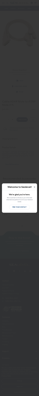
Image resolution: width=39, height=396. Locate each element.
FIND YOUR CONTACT (19, 207)
